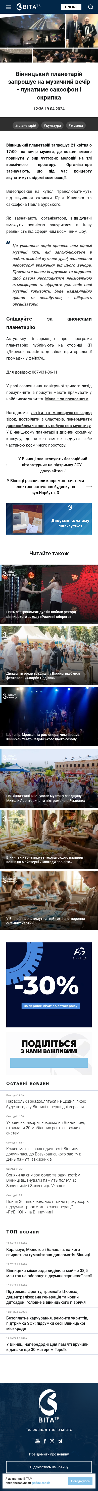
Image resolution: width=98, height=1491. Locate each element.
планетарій (26, 125)
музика (77, 125)
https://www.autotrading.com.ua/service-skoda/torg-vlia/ (49, 984)
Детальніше (49, 1101)
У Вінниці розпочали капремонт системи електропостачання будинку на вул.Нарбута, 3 (45, 486)
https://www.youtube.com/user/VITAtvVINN (49, 519)
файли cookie (41, 1483)
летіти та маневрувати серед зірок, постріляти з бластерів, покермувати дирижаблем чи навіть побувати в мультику (49, 419)
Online (71, 7)
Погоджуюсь (80, 1481)
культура (53, 125)
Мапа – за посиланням (66, 398)
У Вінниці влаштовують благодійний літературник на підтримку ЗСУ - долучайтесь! (52, 464)
